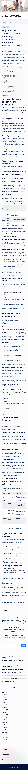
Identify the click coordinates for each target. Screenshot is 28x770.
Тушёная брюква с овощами (9, 93)
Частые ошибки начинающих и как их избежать (12, 90)
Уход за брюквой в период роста (9, 79)
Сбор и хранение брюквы (8, 85)
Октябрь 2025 (5, 715)
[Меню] (25, 15)
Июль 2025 (4, 719)
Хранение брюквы (8, 88)
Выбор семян (7, 74)
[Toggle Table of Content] (20, 67)
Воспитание (4, 749)
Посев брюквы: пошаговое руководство (10, 75)
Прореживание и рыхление (9, 82)
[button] (8, 613)
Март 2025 (4, 729)
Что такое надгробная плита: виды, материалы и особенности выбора (13, 665)
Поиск (14, 641)
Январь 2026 (4, 707)
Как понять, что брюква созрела (10, 86)
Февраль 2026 (5, 705)
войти (10, 637)
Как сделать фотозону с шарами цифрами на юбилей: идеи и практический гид (12, 661)
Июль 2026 (4, 692)
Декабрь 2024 (5, 737)
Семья (3, 759)
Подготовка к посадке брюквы (9, 71)
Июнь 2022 (4, 739)
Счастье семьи (12, 15)
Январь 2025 (4, 734)
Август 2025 (4, 717)
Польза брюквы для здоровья (9, 70)
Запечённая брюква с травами (10, 92)
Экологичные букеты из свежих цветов (11, 672)
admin (5, 610)
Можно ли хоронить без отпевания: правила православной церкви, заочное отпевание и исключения (12, 656)
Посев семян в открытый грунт (10, 76)
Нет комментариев (18, 45)
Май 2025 (4, 724)
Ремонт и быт (6, 27)
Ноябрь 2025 (4, 712)
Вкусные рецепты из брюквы (8, 91)
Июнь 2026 (4, 695)
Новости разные (5, 752)
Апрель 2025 (4, 727)
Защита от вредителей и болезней (10, 83)
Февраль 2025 (5, 732)
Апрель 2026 (4, 700)
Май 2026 (4, 697)
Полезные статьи (5, 754)
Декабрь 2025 (5, 710)
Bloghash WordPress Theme (14, 767)
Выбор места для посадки (9, 72)
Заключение (5, 95)
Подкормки (6, 81)
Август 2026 (4, 690)
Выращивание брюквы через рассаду (11, 77)
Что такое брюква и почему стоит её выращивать (12, 69)
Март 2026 (4, 702)
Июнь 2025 (4, 722)
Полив (6, 80)
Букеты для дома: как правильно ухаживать (12, 669)
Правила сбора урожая (9, 87)
